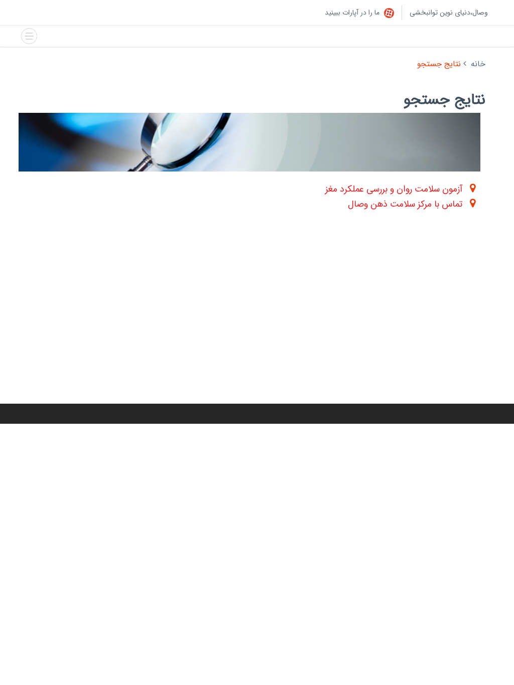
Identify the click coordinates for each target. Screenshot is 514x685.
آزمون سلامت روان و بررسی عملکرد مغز (393, 189)
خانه (478, 64)
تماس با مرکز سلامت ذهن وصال (405, 204)
